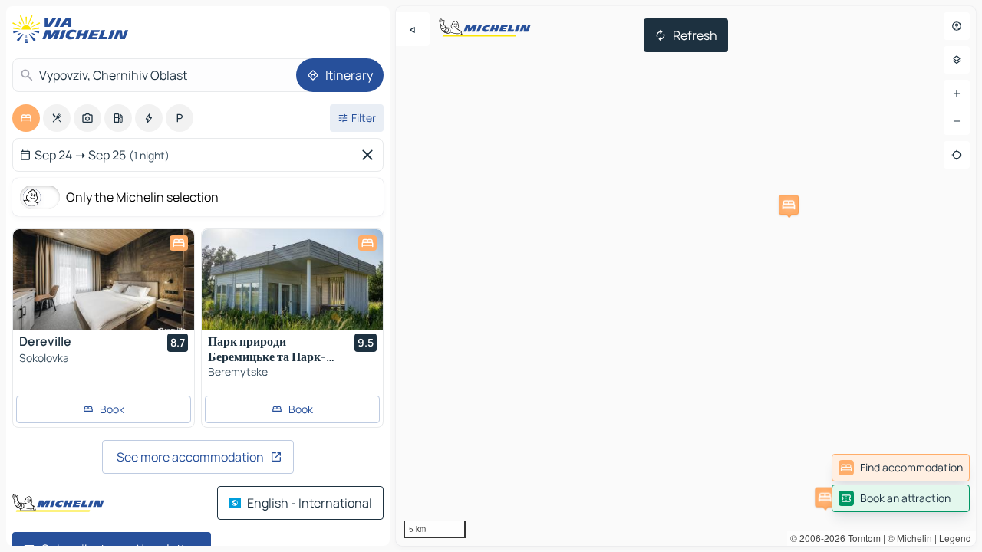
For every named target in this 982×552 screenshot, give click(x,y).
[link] (901, 467)
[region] (686, 276)
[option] (26, 118)
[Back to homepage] (73, 29)
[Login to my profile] (957, 26)
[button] (789, 205)
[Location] (957, 155)
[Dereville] (103, 279)
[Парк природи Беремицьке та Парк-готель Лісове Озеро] (292, 279)
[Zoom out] (957, 121)
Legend (955, 537)
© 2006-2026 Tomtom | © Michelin (861, 537)
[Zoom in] (957, 93)
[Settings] (957, 60)
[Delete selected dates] (370, 155)
